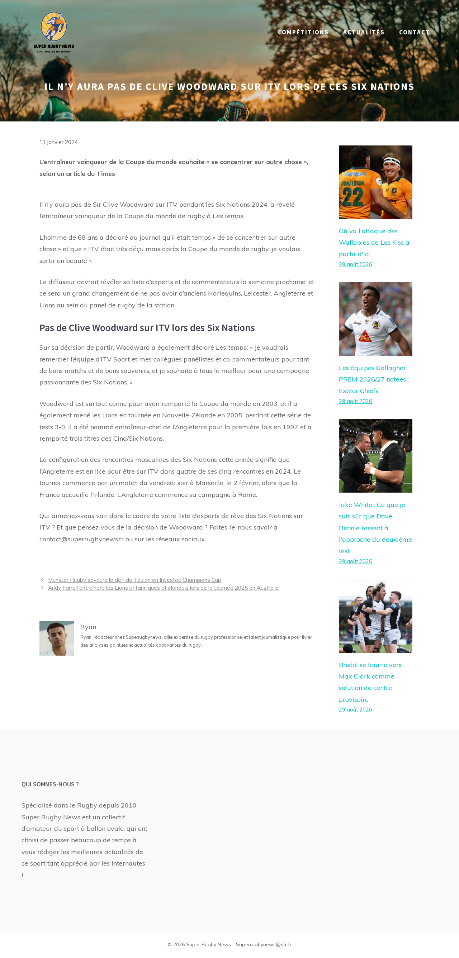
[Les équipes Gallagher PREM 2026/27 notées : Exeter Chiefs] (375, 349)
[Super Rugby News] (54, 32)
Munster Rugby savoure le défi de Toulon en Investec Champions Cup (134, 579)
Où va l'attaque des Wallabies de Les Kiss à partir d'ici (374, 242)
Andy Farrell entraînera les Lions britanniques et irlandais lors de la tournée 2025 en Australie (163, 587)
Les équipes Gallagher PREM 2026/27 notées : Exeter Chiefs (374, 379)
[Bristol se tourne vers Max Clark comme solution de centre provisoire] (375, 646)
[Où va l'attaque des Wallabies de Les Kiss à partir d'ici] (375, 213)
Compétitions (303, 32)
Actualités (364, 32)
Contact (414, 32)
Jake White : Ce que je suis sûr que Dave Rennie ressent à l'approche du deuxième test (375, 527)
